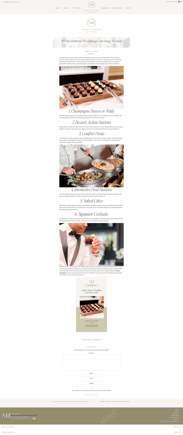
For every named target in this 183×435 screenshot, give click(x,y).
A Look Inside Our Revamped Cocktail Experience (70, 401)
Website (91, 383)
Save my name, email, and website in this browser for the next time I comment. (91, 390)
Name (91, 373)
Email (91, 378)
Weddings (91, 53)
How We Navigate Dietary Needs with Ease (114, 401)
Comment (91, 353)
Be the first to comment (92, 339)
